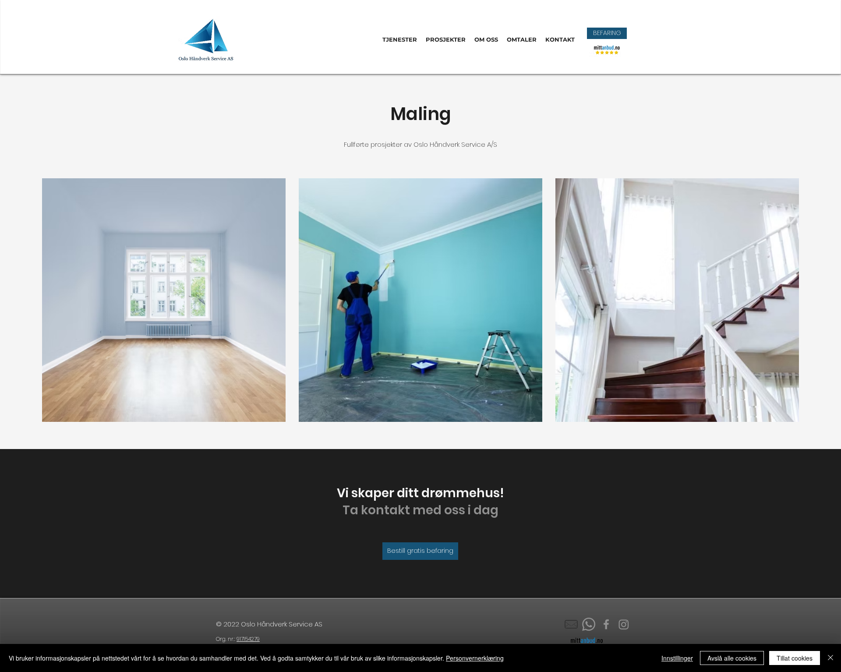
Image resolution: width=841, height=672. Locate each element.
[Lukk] (830, 658)
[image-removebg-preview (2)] (571, 624)
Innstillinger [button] (677, 658)
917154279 (248, 639)
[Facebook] (606, 624)
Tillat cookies (795, 658)
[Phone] (588, 624)
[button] (607, 33)
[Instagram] (623, 624)
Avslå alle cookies (731, 658)
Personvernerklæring (475, 658)
